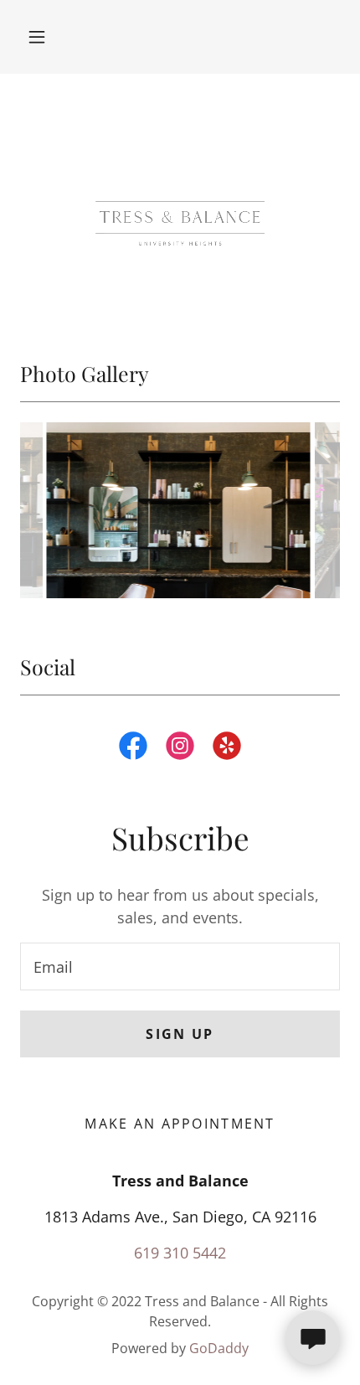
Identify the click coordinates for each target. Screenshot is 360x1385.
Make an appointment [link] (180, 1123)
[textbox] (180, 966)
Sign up (179, 1034)
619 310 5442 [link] (180, 1253)
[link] (133, 749)
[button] (37, 37)
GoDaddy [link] (219, 1348)
